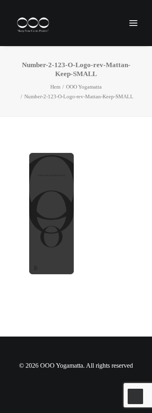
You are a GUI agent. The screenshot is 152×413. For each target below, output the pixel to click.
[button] (133, 23)
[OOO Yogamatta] (33, 23)
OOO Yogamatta (84, 87)
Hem (55, 87)
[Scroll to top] (135, 396)
